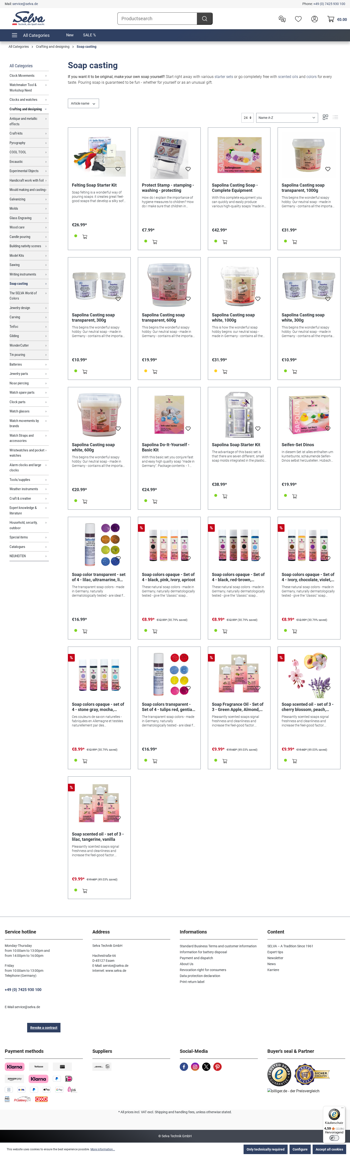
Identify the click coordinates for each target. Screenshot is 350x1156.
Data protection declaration (200, 976)
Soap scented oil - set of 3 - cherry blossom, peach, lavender (308, 707)
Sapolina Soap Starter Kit (236, 444)
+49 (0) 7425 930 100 (329, 4)
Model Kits (17, 255)
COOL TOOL (18, 152)
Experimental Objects (24, 171)
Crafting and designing (26, 109)
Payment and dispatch (196, 958)
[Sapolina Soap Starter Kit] (239, 415)
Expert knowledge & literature (23, 510)
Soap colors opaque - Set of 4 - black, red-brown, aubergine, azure (238, 577)
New (70, 35)
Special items (19, 537)
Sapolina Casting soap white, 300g (303, 317)
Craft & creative (20, 498)
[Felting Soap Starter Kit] (99, 155)
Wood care (17, 227)
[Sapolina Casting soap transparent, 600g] (169, 285)
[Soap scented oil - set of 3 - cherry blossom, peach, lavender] (309, 674)
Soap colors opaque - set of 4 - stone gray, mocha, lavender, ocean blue (98, 707)
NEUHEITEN (18, 556)
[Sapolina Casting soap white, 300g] (309, 285)
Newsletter (275, 958)
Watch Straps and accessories (22, 438)
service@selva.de (25, 4)
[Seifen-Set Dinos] (309, 415)
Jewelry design (20, 308)
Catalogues (17, 547)
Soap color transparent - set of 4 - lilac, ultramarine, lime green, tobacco (99, 577)
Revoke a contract (43, 1028)
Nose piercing (19, 383)
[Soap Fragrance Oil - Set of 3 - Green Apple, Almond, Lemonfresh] (239, 674)
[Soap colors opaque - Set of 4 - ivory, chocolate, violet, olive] (309, 544)
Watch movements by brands (24, 423)
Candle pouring (20, 237)
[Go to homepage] (28, 18)
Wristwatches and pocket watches (27, 453)
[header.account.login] (313, 18)
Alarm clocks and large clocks (25, 468)
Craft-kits (16, 133)
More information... (102, 1149)
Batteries (16, 364)
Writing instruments (23, 274)
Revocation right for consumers (203, 970)
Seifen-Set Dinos (298, 444)
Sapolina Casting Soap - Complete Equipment (235, 188)
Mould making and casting (27, 190)
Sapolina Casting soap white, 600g (93, 447)
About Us (186, 964)
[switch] (334, 1138)
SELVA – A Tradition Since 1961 (290, 946)
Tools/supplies (20, 480)
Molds (14, 208)
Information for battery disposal (203, 952)
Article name (80, 103)
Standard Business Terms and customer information (218, 946)
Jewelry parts (19, 374)
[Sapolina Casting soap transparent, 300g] (99, 285)
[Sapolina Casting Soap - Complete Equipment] (239, 155)
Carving (15, 317)
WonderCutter (19, 345)
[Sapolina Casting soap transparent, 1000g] (309, 155)
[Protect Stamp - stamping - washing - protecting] (169, 155)
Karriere (273, 970)
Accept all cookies (329, 1149)
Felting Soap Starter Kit (94, 185)
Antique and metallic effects (23, 121)
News (271, 964)
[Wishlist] (297, 18)
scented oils (288, 76)
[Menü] (342, 1109)
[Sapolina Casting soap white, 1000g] (239, 285)
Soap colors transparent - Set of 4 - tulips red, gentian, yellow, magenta (168, 707)
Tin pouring (17, 355)
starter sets (224, 76)
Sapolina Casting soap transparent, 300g (93, 317)
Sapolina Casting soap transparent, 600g (163, 317)
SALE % (89, 35)
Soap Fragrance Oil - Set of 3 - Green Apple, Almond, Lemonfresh (237, 707)
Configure (300, 1149)
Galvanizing (17, 199)
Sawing (15, 265)
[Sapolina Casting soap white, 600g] (99, 415)
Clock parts (17, 402)
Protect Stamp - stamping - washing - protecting (168, 188)
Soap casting (19, 283)
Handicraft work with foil (27, 180)
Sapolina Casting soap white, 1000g (233, 317)
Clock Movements (22, 75)
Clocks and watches (23, 99)
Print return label (192, 982)
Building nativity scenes (25, 246)
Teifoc (14, 326)
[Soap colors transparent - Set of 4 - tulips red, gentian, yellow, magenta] (169, 674)
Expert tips (275, 952)
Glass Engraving (20, 218)
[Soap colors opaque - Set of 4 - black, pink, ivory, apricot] (169, 544)
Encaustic (16, 162)
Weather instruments (24, 489)
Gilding (14, 336)
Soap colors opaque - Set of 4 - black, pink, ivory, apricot (168, 577)
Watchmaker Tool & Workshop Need (23, 87)
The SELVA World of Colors (23, 296)
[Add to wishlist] (118, 170)
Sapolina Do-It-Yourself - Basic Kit (166, 447)
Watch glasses (20, 411)
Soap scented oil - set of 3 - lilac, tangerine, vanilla (98, 837)
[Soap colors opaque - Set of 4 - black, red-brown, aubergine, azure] (239, 544)
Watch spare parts (22, 392)
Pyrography (17, 143)
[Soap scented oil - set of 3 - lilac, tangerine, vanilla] (99, 804)
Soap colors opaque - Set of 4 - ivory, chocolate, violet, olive (308, 577)
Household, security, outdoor (23, 525)
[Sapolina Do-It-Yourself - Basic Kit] (169, 415)
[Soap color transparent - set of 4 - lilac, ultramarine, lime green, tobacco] (99, 544)
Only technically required (266, 1149)
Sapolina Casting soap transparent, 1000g (303, 188)
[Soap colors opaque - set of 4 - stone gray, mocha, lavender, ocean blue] (99, 674)
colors (311, 76)
